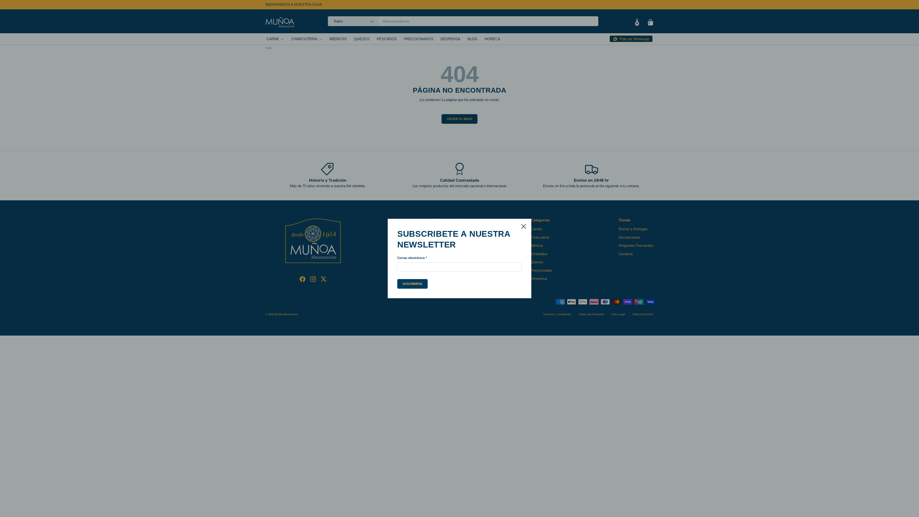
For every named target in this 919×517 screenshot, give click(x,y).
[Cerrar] (523, 226)
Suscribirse (412, 284)
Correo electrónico (411, 258)
